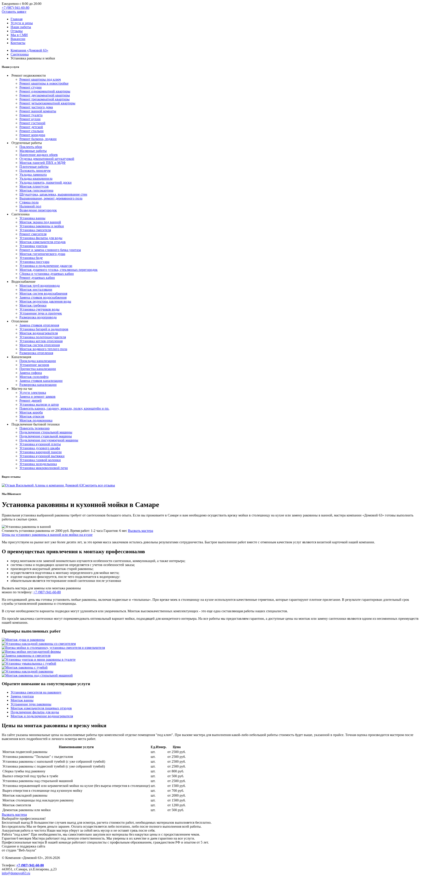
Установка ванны (32, 218)
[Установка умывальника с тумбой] (29, 663)
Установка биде (31, 258)
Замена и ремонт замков (37, 396)
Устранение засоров (34, 365)
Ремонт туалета (31, 115)
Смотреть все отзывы (99, 485)
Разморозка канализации (38, 385)
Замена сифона (30, 373)
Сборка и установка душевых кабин (46, 274)
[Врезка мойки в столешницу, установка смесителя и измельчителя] (53, 647)
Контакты (18, 43)
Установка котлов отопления (41, 341)
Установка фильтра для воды (40, 238)
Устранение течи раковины (31, 704)
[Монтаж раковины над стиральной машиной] (37, 675)
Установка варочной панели (40, 452)
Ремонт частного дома (36, 107)
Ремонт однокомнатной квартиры (44, 91)
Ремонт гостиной (32, 123)
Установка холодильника (38, 464)
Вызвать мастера (140, 531)
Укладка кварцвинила (35, 178)
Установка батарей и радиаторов (43, 329)
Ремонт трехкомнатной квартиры (44, 99)
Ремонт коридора (32, 135)
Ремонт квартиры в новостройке (44, 83)
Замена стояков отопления (39, 325)
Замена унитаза (22, 696)
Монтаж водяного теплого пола (43, 349)
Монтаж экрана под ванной (40, 222)
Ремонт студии (30, 87)
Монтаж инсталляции (35, 289)
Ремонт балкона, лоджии (38, 139)
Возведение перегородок (38, 210)
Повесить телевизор (34, 428)
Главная (16, 19)
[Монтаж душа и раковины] (23, 640)
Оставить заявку (14, 11)
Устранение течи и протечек (40, 313)
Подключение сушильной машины (45, 436)
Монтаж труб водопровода (39, 285)
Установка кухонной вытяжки (42, 456)
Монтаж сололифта (33, 377)
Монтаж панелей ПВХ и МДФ (42, 163)
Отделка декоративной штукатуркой (46, 159)
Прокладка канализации (37, 361)
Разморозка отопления (36, 353)
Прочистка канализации (37, 369)
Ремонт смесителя (32, 234)
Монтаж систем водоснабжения (43, 293)
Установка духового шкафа (39, 448)
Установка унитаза (33, 246)
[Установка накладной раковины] (27, 671)
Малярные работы (33, 151)
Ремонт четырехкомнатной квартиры (47, 103)
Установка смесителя (35, 230)
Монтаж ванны (22, 700)
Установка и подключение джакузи (45, 266)
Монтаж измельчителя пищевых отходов (41, 708)
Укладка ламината (33, 174)
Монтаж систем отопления (39, 345)
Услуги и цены (22, 23)
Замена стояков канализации (41, 381)
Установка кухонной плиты (40, 444)
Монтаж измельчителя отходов (42, 242)
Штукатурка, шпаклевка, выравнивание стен (53, 194)
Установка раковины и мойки (41, 226)
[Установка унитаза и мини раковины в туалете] (39, 659)
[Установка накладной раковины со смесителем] (39, 644)
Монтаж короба (31, 412)
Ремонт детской (31, 127)
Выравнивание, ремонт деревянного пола (50, 198)
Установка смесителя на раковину (36, 692)
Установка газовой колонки (40, 460)
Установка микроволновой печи (43, 468)
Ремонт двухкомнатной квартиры (44, 95)
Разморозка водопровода (38, 317)
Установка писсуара (34, 262)
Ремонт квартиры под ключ (40, 79)
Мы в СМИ (19, 35)
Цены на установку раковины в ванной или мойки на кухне (47, 535)
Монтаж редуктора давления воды (45, 301)
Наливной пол (30, 206)
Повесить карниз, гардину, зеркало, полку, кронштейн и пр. (64, 408)
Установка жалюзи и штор (39, 404)
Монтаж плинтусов (34, 186)
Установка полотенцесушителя (42, 337)
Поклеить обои (30, 147)
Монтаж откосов (31, 416)
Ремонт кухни (30, 119)
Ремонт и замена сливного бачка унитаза (50, 250)
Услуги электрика (32, 392)
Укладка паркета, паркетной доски (45, 182)
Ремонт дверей (30, 400)
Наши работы (21, 27)
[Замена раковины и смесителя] (26, 655)
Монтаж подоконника (35, 420)
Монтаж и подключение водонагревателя (42, 716)
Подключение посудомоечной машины (48, 440)
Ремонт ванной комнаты (37, 111)
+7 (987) (15, 7)
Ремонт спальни (31, 131)
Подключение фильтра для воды (35, 712)
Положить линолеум (34, 170)
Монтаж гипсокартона (36, 190)
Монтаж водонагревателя (38, 333)
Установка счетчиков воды (39, 309)
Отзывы (17, 31)
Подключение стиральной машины (45, 432)
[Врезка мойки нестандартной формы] (31, 651)
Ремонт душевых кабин (37, 277)
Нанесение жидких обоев (38, 155)
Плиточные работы (33, 166)
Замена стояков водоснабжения (43, 297)
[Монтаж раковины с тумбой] (25, 667)
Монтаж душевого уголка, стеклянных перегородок (58, 270)
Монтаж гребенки (32, 305)
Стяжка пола (29, 202)
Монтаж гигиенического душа (42, 254)
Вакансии (18, 39)
